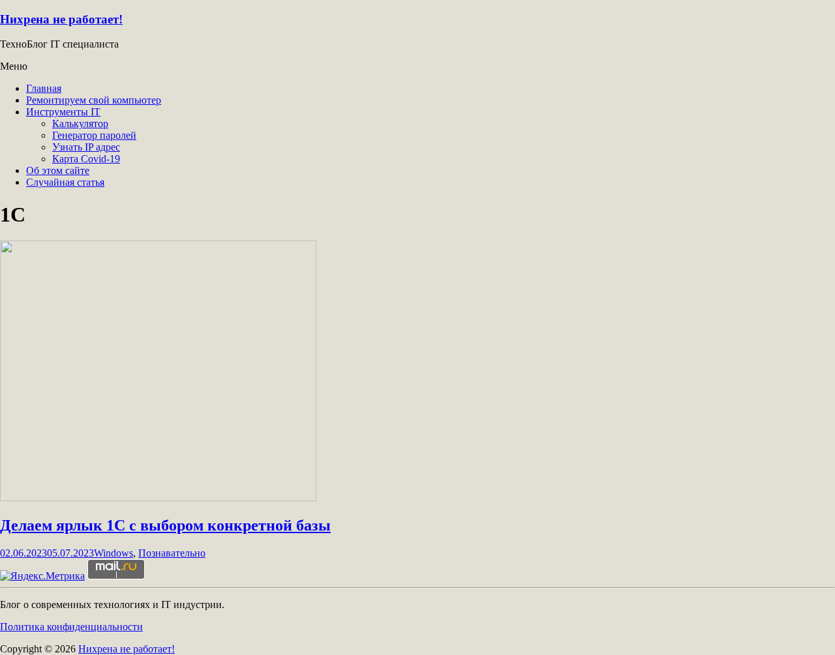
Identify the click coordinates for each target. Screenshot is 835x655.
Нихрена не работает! (61, 19)
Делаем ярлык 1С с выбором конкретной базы (165, 525)
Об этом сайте (57, 170)
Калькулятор (80, 123)
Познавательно (171, 553)
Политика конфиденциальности (71, 626)
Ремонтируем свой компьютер (93, 100)
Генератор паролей (94, 135)
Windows (113, 553)
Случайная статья (65, 182)
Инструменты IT (63, 111)
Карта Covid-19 (86, 158)
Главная (43, 88)
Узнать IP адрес (86, 147)
